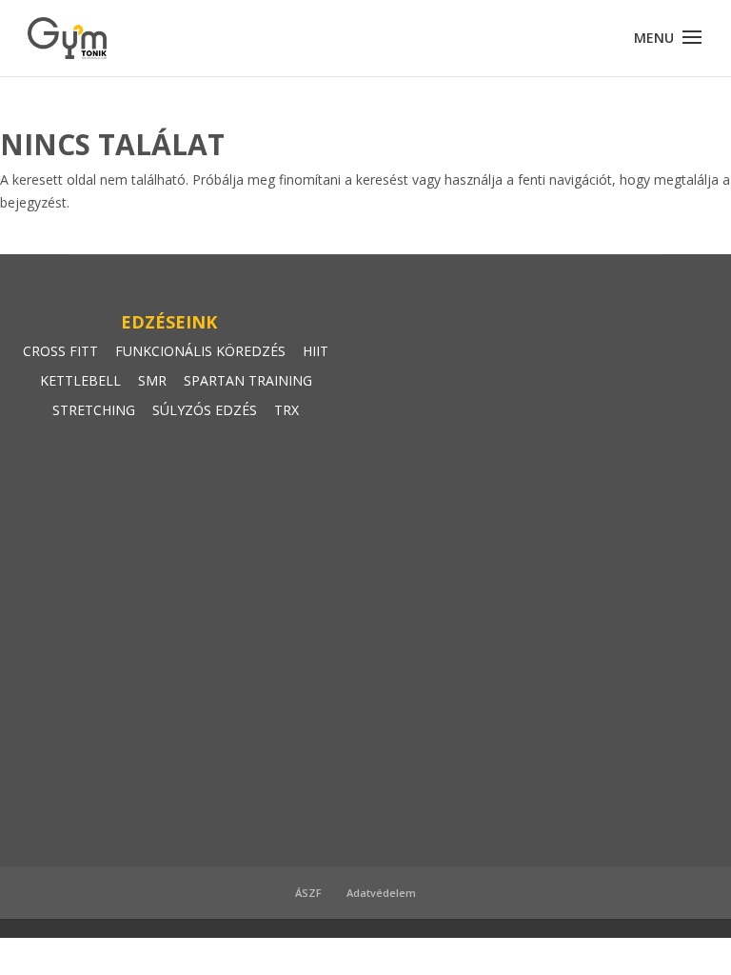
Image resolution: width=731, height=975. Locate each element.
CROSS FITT (60, 351)
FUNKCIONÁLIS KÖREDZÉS (200, 351)
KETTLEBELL (80, 380)
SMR (152, 380)
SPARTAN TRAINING (248, 380)
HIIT (315, 351)
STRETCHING (93, 410)
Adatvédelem (381, 892)
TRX (286, 410)
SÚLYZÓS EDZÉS (204, 410)
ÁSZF (308, 892)
